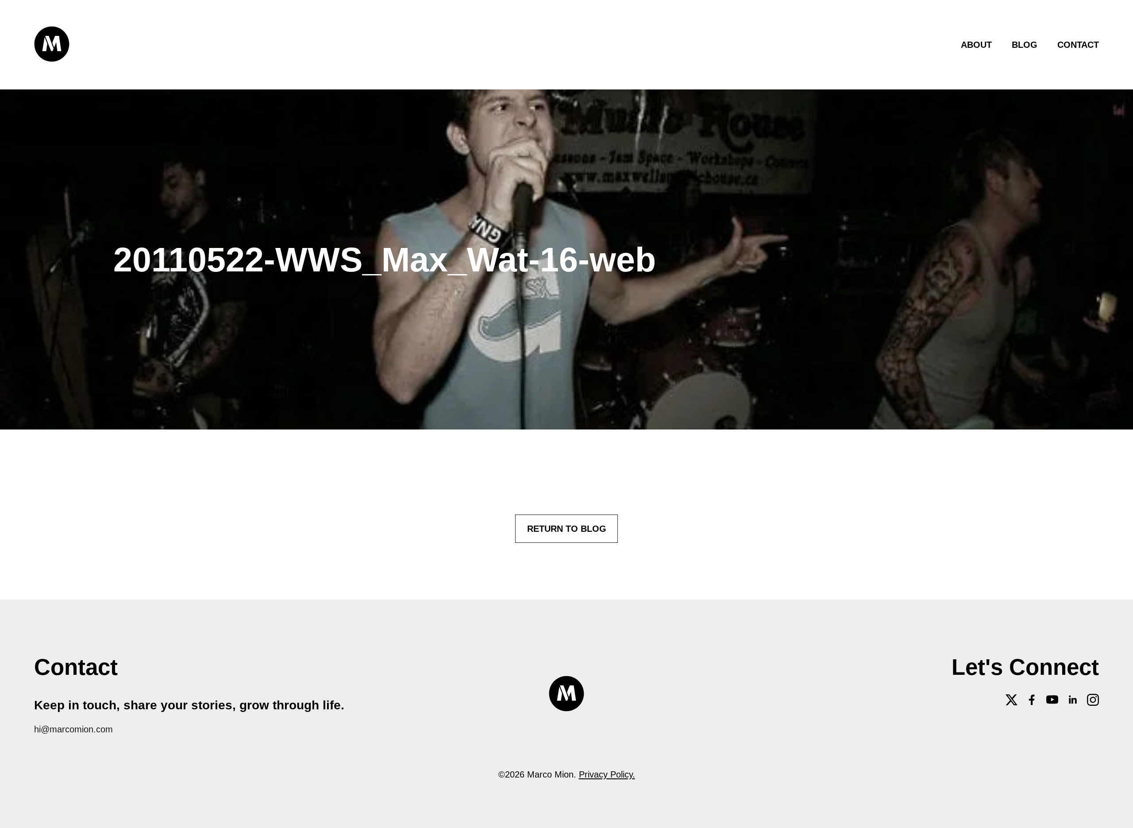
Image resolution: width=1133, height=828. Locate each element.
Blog (1024, 44)
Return (566, 528)
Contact (1078, 44)
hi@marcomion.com (73, 729)
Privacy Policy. (607, 774)
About (976, 44)
